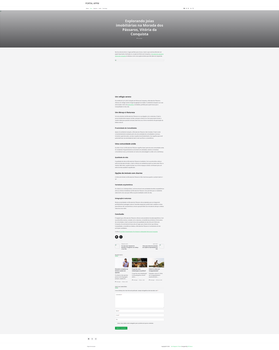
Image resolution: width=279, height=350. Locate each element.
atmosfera (131, 104)
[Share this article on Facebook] (116, 237)
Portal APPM (92, 3)
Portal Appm (140, 38)
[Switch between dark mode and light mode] (191, 8)
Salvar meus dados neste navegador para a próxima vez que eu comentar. (135, 323)
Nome (117, 310)
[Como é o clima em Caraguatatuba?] (156, 262)
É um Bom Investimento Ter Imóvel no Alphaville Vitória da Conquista (139, 231)
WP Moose (190, 346)
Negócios (95, 8)
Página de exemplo (91, 346)
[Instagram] (188, 8)
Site (117, 319)
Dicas (91, 8)
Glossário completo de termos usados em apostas (121, 270)
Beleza (87, 8)
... (135, 277)
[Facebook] (184, 8)
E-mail (117, 315)
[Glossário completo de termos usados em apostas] (122, 262)
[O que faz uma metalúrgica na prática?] (139, 262)
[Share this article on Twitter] (121, 237)
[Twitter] (186, 8)
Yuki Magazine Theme (176, 346)
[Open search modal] (193, 8)
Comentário (119, 294)
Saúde (100, 8)
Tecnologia (104, 8)
